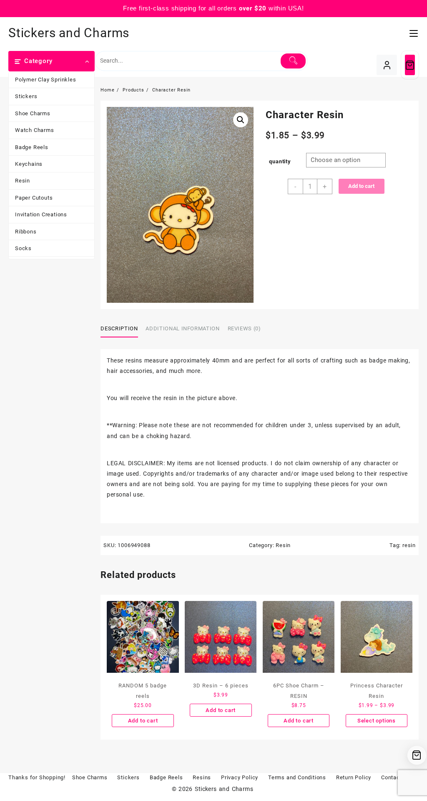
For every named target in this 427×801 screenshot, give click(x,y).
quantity (280, 161)
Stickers (26, 96)
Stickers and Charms (68, 32)
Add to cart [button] (143, 720)
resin (409, 545)
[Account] (387, 65)
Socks (23, 248)
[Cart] (410, 65)
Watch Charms (34, 130)
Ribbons (26, 231)
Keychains (29, 164)
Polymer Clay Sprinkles (45, 79)
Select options (376, 720)
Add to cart (361, 186)
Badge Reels (31, 147)
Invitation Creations (41, 214)
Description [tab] (119, 328)
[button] (240, 119)
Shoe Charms (32, 113)
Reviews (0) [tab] (244, 328)
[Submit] (293, 60)
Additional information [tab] (182, 328)
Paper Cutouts (34, 198)
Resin (22, 180)
